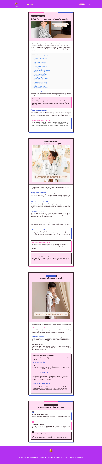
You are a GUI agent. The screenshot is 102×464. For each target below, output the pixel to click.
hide (37, 54)
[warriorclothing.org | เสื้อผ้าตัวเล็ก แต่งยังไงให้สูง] (16, 4)
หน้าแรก (27, 4)
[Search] (24, 4)
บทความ (31, 4)
